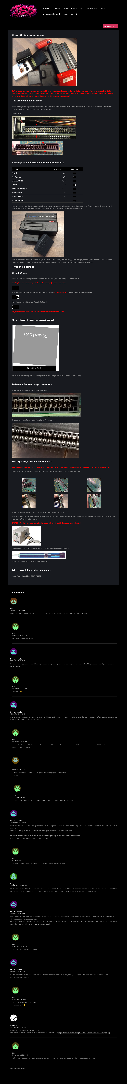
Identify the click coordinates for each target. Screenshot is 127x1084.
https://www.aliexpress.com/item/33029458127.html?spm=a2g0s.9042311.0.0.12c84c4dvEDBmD (45, 836)
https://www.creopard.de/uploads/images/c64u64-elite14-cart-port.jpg (84, 1033)
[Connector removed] (29, 484)
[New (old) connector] (94, 484)
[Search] (77, 14)
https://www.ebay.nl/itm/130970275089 (27, 576)
